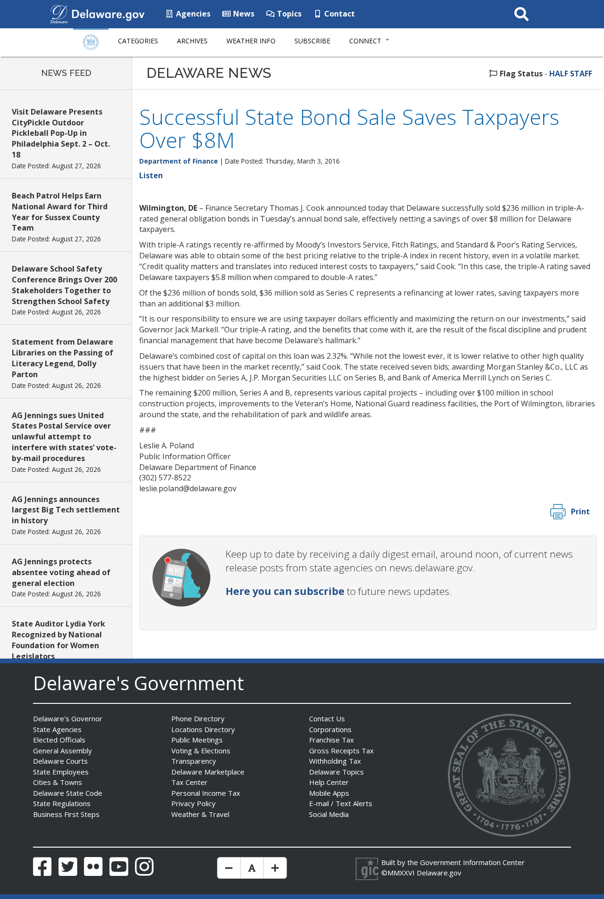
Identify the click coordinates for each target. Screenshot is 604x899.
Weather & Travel (200, 814)
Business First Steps (66, 814)
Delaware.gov (439, 872)
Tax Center (189, 782)
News (242, 13)
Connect (365, 40)
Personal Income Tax (205, 793)
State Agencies (57, 729)
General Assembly (62, 750)
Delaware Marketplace (207, 771)
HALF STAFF (570, 73)
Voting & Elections (200, 750)
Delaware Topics (336, 771)
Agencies (192, 13)
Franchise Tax (331, 739)
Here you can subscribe (285, 591)
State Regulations (62, 803)
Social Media (329, 814)
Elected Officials (59, 739)
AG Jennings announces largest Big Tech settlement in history (66, 510)
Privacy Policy (193, 803)
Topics (288, 13)
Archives (192, 40)
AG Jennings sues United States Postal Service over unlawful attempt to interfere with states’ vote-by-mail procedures (64, 436)
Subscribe (312, 40)
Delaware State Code (67, 793)
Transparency (193, 761)
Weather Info (251, 40)
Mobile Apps (329, 793)
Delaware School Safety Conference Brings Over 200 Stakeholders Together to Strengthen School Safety (64, 285)
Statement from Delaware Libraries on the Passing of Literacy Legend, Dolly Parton (62, 358)
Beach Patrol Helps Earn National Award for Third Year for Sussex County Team (60, 211)
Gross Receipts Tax (341, 750)
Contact (338, 13)
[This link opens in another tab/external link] (59, 13)
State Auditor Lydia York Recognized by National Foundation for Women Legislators (58, 640)
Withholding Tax (335, 761)
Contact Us (327, 718)
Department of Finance (178, 161)
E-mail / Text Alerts (340, 803)
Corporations (330, 729)
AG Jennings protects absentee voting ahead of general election (61, 572)
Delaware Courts (60, 761)
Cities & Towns (57, 782)
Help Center (329, 782)
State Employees (61, 771)
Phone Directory (198, 718)
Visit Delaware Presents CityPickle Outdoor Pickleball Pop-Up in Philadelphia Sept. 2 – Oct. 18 (61, 133)
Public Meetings (197, 739)
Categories (138, 40)
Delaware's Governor (67, 718)
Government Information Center (472, 862)
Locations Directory (203, 729)
